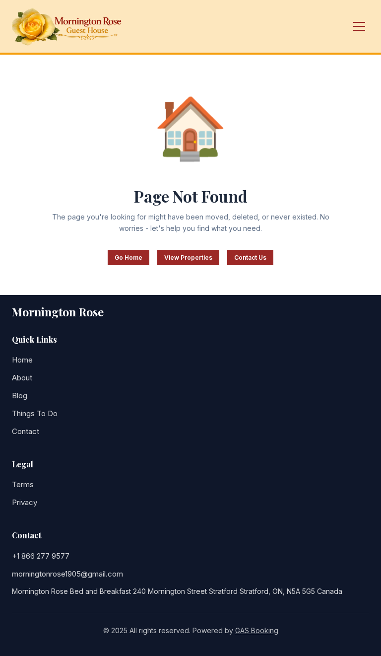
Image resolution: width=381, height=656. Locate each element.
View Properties (188, 257)
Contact (25, 431)
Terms (23, 484)
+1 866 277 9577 (40, 556)
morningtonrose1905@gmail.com (67, 574)
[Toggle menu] (359, 26)
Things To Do (35, 413)
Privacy (24, 502)
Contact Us (250, 257)
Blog (19, 395)
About (22, 377)
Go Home (128, 257)
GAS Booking (256, 630)
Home (22, 359)
